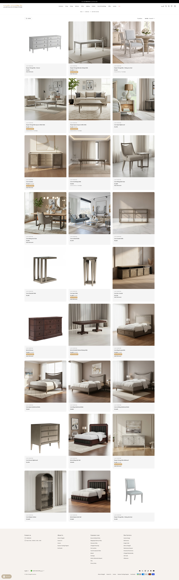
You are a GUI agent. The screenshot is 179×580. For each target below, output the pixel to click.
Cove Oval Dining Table (75, 181)
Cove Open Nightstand (119, 124)
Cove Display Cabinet (31, 517)
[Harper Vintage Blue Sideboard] (134, 435)
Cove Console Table (118, 238)
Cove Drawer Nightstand (32, 460)
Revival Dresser (29, 350)
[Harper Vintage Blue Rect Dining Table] (89, 42)
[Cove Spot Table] (89, 268)
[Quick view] (64, 24)
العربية (162, 7)
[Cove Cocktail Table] (89, 213)
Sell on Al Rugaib (127, 545)
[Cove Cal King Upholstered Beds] (134, 382)
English (26, 570)
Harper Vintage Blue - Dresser (33, 68)
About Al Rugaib (61, 538)
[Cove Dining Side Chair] (134, 156)
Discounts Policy (94, 543)
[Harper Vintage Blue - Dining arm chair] (134, 42)
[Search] (166, 6)
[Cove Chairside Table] (45, 268)
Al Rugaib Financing (95, 545)
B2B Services (126, 540)
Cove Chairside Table (31, 293)
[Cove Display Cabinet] (45, 492)
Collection (87, 11)
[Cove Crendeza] (45, 156)
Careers (59, 543)
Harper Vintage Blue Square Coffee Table (35, 124)
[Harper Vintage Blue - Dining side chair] (134, 492)
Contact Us (60, 540)
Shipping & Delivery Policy (96, 540)
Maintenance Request (128, 548)
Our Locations (93, 548)
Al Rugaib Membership (128, 553)
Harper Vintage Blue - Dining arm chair (123, 68)
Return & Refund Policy (95, 538)
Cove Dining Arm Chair (31, 238)
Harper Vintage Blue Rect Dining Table (79, 68)
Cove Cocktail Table (74, 238)
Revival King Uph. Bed (75, 460)
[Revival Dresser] (45, 325)
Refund (92, 553)
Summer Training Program (63, 545)
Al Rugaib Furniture (32, 574)
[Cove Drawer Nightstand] (45, 435)
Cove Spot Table (74, 293)
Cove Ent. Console (118, 293)
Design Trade (126, 543)
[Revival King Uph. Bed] (89, 435)
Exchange (93, 555)
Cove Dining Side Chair (119, 181)
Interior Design (127, 538)
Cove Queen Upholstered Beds (33, 407)
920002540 (28, 538)
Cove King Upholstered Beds (76, 407)
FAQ (91, 560)
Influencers (126, 558)
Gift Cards (126, 555)
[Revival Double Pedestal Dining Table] (89, 325)
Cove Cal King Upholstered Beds (121, 407)
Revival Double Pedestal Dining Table (78, 350)
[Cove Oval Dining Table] (89, 156)
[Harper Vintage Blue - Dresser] (45, 42)
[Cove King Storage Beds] (134, 325)
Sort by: (146, 18)
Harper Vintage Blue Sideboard (121, 460)
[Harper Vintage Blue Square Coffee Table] (45, 99)
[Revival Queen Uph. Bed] (89, 492)
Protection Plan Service (128, 550)
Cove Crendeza (29, 181)
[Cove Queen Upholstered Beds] (45, 382)
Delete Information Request (96, 558)
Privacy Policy (93, 563)
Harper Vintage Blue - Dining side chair (123, 517)
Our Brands (60, 548)
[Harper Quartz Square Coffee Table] (89, 99)
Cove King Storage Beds (119, 350)
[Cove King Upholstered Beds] (89, 382)
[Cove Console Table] (134, 213)
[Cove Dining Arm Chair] (45, 213)
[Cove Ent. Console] (134, 268)
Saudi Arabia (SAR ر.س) (38, 570)
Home (81, 11)
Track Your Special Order (96, 550)
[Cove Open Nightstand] (134, 99)
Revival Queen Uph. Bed (75, 517)
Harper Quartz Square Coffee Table (78, 124)
